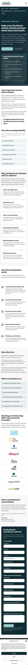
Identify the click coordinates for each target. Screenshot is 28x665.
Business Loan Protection (20, 11)
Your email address (8, 562)
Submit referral (9, 625)
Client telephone (8, 596)
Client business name (9, 584)
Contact (3, 13)
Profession (6, 555)
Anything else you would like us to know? (13, 613)
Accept (14, 653)
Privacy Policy (14, 663)
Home (2, 8)
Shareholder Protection (7, 11)
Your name (6, 543)
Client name (6, 577)
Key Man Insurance (13, 8)
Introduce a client (7, 49)
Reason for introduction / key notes (12, 602)
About (6, 8)
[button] (26, 641)
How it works (18, 49)
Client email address (8, 590)
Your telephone (7, 568)
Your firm (6, 549)
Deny (14, 657)
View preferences (14, 660)
